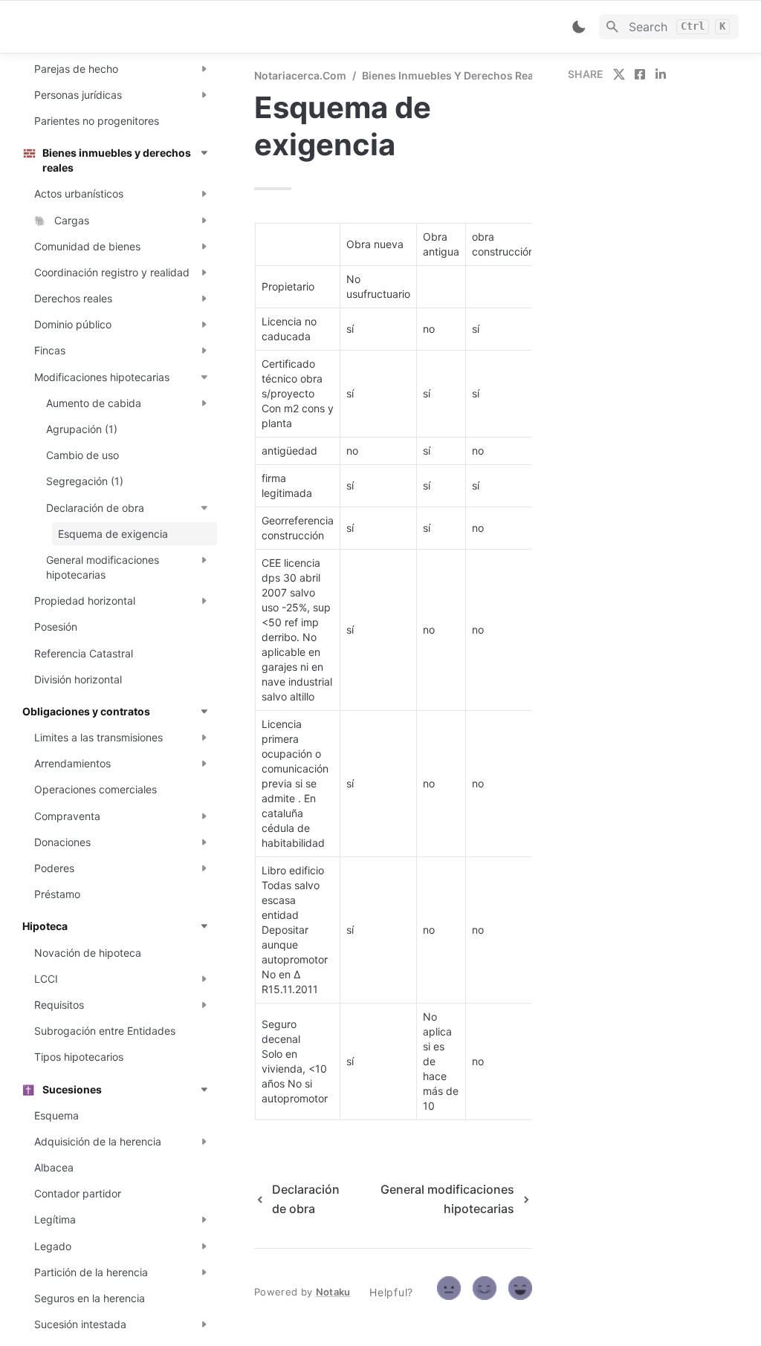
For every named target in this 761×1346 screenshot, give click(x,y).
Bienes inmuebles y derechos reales (455, 75)
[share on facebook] (640, 74)
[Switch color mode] (579, 26)
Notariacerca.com (300, 75)
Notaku (333, 1292)
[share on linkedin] (661, 74)
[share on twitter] (619, 74)
